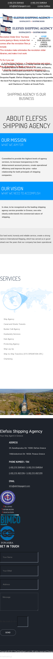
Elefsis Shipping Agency (21, 431)
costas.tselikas (43, 6)
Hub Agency (9, 339)
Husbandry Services (12, 334)
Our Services (43, 40)
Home (44, 36)
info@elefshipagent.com (20, 6)
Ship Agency (9, 319)
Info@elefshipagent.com (19, 486)
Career (43, 44)
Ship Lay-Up (9, 349)
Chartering (8, 359)
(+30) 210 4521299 (34, 473)
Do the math (5, 621)
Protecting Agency (11, 344)
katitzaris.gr (7, 656)
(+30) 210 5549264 (39, 3)
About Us (43, 38)
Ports (44, 42)
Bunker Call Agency (12, 329)
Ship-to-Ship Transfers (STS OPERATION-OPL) (23, 354)
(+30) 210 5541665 (16, 3)
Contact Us (45, 46)
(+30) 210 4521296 (17, 473)
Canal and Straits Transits (14, 324)
